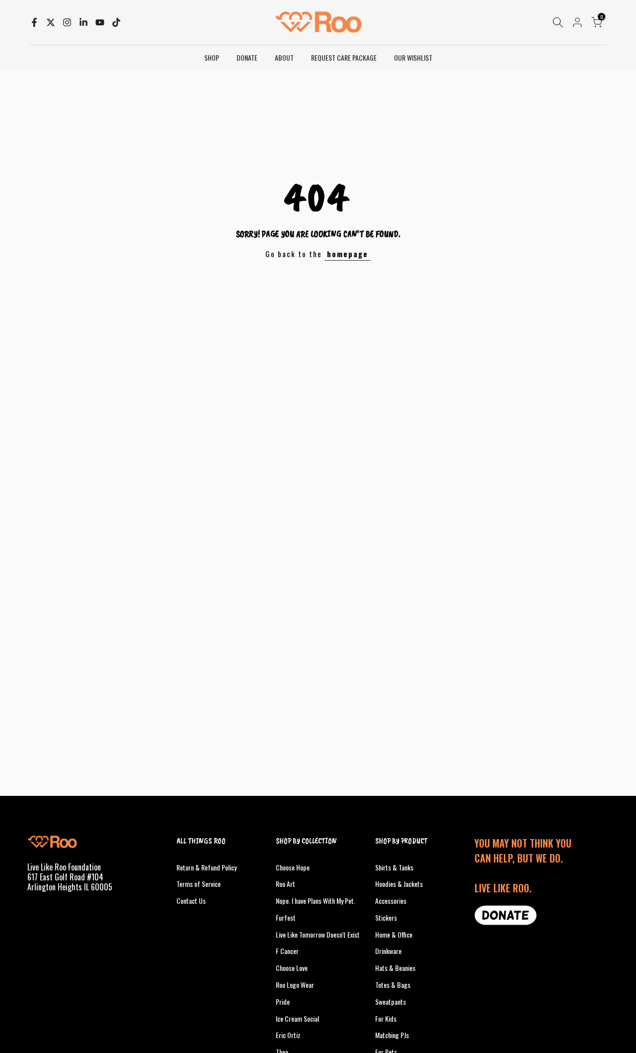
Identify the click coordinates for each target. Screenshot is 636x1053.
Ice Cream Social (297, 1018)
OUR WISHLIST (413, 57)
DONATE (247, 57)
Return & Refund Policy (206, 867)
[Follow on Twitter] (50, 22)
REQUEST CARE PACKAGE (344, 57)
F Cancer (287, 951)
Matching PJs (392, 1035)
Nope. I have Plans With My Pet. (315, 900)
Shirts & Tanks (394, 867)
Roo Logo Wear (295, 984)
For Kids (386, 1018)
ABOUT (284, 57)
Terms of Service (198, 883)
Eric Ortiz (288, 1035)
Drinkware (388, 951)
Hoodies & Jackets (399, 883)
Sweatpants (390, 1001)
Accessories (390, 900)
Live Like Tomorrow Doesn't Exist (318, 934)
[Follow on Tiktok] (116, 22)
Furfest (286, 917)
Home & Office (393, 934)
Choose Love (292, 967)
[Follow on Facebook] (34, 22)
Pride (283, 1001)
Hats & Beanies (395, 967)
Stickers (386, 917)
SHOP (211, 57)
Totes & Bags (392, 984)
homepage (347, 253)
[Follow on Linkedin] (83, 22)
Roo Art (285, 883)
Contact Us (191, 900)
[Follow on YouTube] (99, 22)
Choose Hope (293, 867)
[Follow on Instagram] (67, 22)
